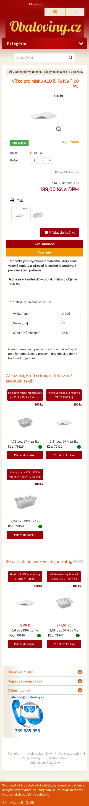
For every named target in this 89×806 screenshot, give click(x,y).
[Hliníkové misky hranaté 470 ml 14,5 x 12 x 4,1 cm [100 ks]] (64, 601)
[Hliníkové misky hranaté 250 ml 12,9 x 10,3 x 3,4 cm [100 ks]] (25, 421)
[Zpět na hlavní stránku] (10, 72)
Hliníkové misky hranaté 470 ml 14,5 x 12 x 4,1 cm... (64, 579)
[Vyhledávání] (71, 57)
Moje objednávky (40, 753)
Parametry (44, 252)
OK (4, 802)
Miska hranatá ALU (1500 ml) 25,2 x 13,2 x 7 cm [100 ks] (25, 477)
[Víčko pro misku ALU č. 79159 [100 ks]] (19, 215)
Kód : (65, 142)
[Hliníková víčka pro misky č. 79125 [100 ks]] (64, 421)
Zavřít (30, 802)
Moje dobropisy (70, 753)
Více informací (44, 244)
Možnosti (16, 802)
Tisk (20, 200)
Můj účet (14, 753)
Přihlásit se (35, 4)
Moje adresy (31, 758)
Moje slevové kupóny (44, 762)
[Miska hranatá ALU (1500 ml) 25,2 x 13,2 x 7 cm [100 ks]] (25, 500)
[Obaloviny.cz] (44, 28)
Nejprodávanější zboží (25, 681)
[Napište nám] (27, 714)
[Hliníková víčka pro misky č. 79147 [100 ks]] (25, 601)
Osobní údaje (56, 758)
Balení (15, 153)
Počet (14, 160)
